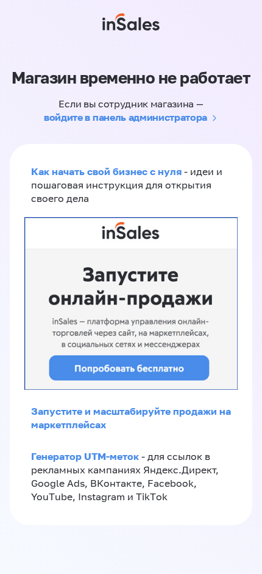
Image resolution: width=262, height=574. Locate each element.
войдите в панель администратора (125, 117)
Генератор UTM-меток (85, 456)
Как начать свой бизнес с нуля (106, 171)
